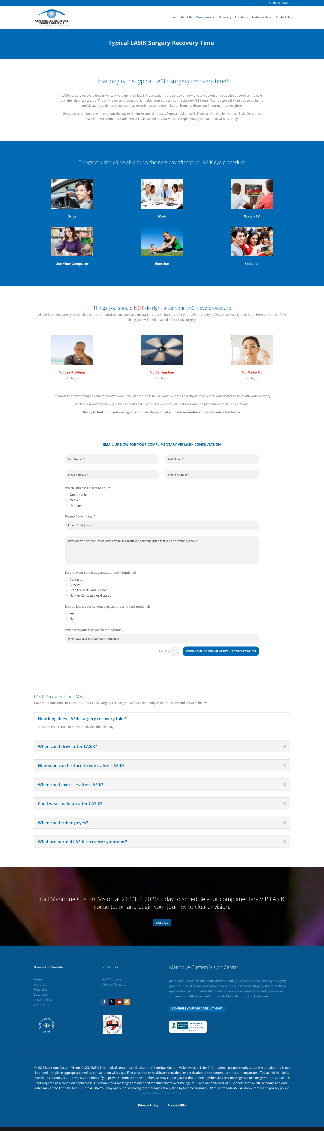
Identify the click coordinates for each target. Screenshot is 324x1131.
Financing (225, 17)
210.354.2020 (140, 899)
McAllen (75, 500)
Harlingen (76, 505)
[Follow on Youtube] (119, 1002)
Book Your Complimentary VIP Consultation (221, 651)
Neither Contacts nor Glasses (90, 595)
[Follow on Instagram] (127, 1002)
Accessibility (177, 1105)
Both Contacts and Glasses (88, 590)
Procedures (203, 17)
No (72, 618)
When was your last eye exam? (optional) (94, 630)
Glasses (75, 585)
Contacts (76, 580)
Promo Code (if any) (79, 516)
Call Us (162, 923)
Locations (241, 17)
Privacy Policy (148, 1105)
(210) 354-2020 (280, 2)
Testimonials (260, 17)
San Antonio (78, 495)
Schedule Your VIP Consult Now (197, 1008)
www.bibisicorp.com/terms (162, 1093)
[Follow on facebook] (104, 1002)
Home (172, 17)
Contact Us (283, 17)
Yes (72, 613)
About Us (186, 17)
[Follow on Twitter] (112, 1002)
